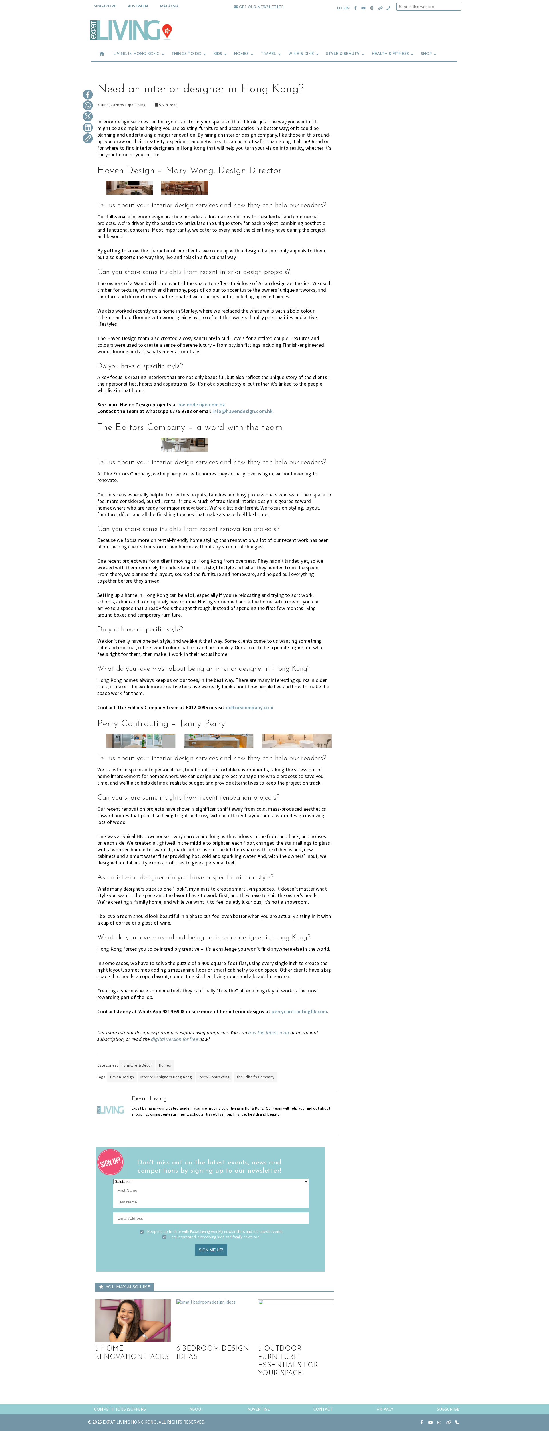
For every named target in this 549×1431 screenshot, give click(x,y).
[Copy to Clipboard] (88, 138)
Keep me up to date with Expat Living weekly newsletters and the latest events (215, 1231)
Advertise (259, 1409)
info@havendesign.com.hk (242, 411)
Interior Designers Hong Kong (166, 1076)
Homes (165, 1065)
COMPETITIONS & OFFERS (120, 1409)
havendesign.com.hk (201, 404)
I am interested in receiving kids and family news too (215, 1236)
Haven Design (122, 1076)
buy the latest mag (268, 1032)
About (197, 1409)
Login (343, 8)
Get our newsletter (261, 7)
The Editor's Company (255, 1076)
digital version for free (174, 1039)
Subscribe (448, 1409)
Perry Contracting (214, 1076)
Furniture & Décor (137, 1065)
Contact (323, 1409)
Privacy (385, 1409)
